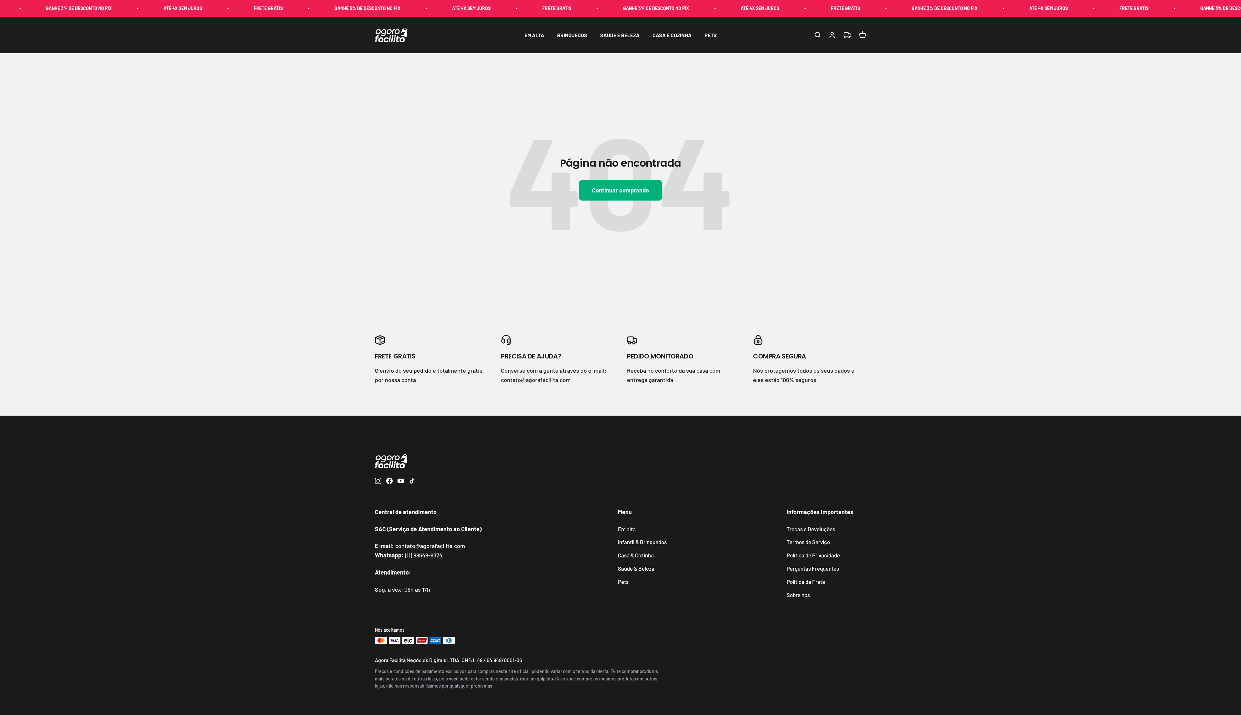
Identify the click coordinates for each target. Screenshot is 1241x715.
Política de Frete (806, 581)
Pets (623, 581)
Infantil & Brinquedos (642, 542)
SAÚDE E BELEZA (620, 35)
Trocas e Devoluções (811, 529)
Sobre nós (798, 595)
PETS (711, 35)
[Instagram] (378, 482)
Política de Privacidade (813, 555)
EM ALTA (534, 35)
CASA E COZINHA (672, 35)
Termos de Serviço (808, 542)
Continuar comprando (620, 190)
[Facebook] (389, 482)
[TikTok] (412, 482)
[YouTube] (401, 482)
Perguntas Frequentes (813, 568)
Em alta (627, 529)
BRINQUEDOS (572, 35)
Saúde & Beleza (636, 568)
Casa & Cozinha (636, 555)
